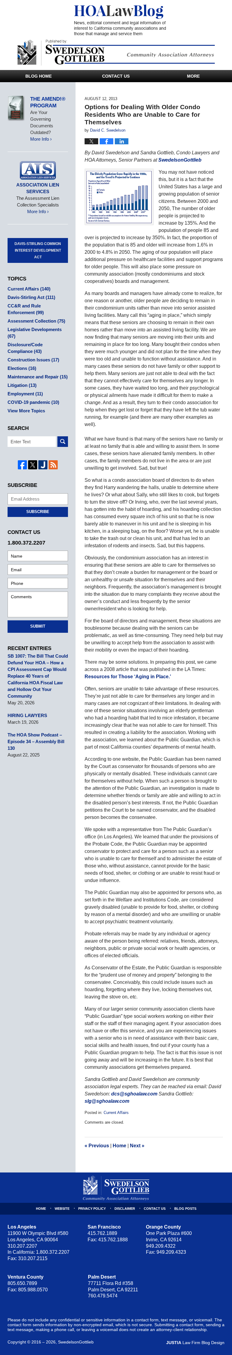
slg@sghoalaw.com (107, 1101)
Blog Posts (185, 1208)
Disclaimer (124, 1208)
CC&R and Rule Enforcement (26, 309)
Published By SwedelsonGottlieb (116, 52)
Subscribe (37, 511)
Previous (97, 1145)
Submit (37, 626)
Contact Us (116, 76)
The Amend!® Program (48, 102)
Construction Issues (33, 359)
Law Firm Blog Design (195, 1342)
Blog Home (38, 76)
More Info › (41, 139)
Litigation (22, 385)
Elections (22, 368)
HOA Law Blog (120, 20)
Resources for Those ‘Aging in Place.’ (128, 676)
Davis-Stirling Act (31, 297)
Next (137, 1145)
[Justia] (43, 464)
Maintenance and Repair (38, 376)
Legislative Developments (35, 333)
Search (62, 441)
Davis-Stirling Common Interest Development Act (37, 250)
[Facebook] (22, 464)
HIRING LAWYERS (27, 715)
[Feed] (53, 464)
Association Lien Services (37, 188)
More (193, 76)
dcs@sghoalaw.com (134, 1093)
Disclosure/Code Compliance (25, 348)
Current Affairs (116, 1112)
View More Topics (26, 410)
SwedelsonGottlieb (179, 160)
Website (62, 1208)
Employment (25, 393)
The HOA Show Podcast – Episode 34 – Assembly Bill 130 (36, 741)
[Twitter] (32, 464)
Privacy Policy (92, 1208)
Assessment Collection (36, 321)
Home (119, 1145)
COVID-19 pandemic (33, 402)
